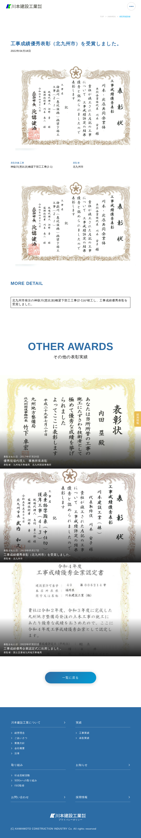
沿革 (17, 753)
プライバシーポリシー (70, 819)
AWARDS (112, 17)
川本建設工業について (26, 722)
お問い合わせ (20, 797)
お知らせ (82, 764)
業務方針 (20, 743)
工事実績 (84, 733)
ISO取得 (19, 785)
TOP (102, 17)
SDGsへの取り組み (26, 780)
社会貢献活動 (22, 775)
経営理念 (20, 733)
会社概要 (20, 748)
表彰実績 (84, 738)
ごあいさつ (21, 738)
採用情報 (82, 797)
